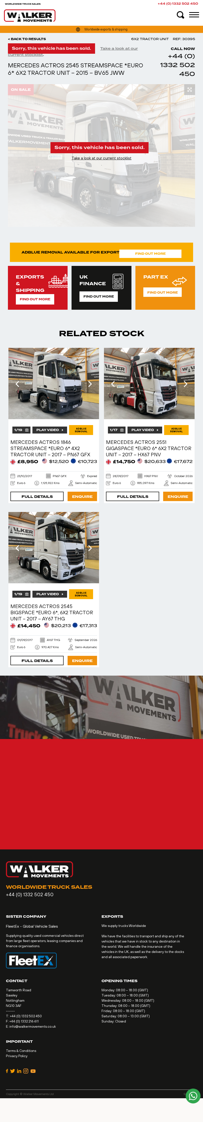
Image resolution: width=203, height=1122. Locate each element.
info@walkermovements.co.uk (32, 1026)
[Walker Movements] (29, 15)
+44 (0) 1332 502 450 (178, 3)
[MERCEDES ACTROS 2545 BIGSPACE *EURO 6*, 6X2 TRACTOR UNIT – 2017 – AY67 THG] (53, 547)
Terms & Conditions (21, 1051)
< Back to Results (27, 39)
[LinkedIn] (19, 1071)
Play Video (47, 430)
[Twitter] (12, 1071)
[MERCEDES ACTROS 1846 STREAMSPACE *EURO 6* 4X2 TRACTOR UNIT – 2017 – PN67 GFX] (53, 383)
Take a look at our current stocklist (101, 158)
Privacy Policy (16, 1056)
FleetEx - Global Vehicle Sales (32, 926)
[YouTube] (33, 1071)
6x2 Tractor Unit (150, 39)
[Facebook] (7, 1071)
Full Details (37, 496)
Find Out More (150, 254)
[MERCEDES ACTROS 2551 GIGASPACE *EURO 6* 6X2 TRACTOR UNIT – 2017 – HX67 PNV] (149, 383)
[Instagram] (25, 1071)
